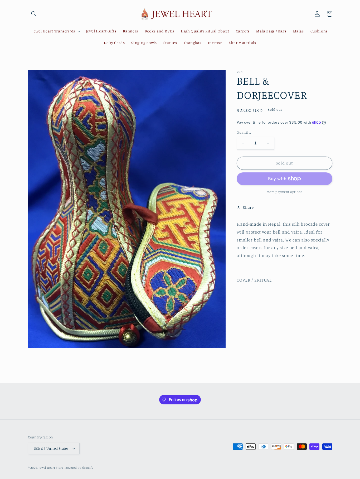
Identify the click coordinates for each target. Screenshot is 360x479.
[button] (34, 14)
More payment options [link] (285, 192)
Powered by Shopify (79, 468)
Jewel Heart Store (51, 468)
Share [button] (248, 207)
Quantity (244, 132)
